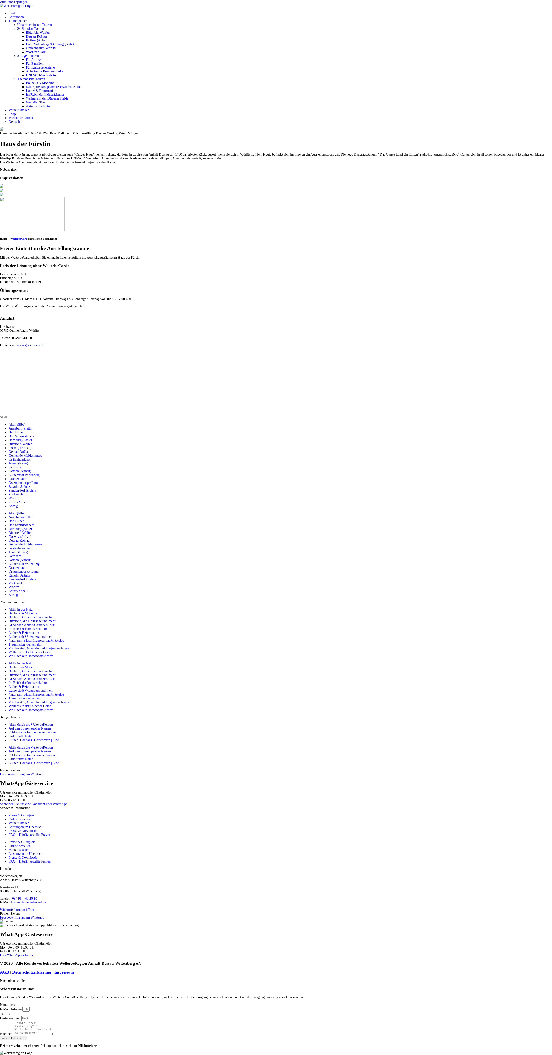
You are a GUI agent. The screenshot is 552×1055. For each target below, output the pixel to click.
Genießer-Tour (36, 102)
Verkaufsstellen (19, 110)
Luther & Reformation (41, 90)
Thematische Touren (31, 79)
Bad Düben (16, 432)
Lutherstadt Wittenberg (24, 475)
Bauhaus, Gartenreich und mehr (30, 617)
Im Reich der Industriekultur (45, 94)
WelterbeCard (18, 238)
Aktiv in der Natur (38, 106)
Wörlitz (14, 498)
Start (12, 13)
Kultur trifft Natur (21, 736)
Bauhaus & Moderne (40, 83)
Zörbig (13, 506)
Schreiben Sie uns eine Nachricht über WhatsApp (33, 804)
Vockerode (16, 494)
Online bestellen (20, 819)
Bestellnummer (10, 1018)
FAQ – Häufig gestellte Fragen (30, 834)
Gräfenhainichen (20, 459)
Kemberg (15, 467)
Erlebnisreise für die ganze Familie (32, 732)
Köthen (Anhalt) (37, 40)
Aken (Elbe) (17, 424)
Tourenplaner (18, 21)
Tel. (3, 1014)
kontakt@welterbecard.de (28, 902)
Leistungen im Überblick (25, 827)
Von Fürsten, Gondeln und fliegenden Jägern (39, 648)
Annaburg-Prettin (20, 428)
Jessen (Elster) (18, 463)
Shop (12, 114)
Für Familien (34, 63)
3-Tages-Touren (28, 56)
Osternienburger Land (24, 483)
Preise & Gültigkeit (22, 815)
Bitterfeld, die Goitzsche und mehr (32, 621)
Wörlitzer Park (36, 52)
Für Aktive (33, 59)
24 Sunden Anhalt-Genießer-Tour (31, 625)
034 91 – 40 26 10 (24, 898)
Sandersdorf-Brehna (22, 490)
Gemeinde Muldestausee (25, 455)
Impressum (64, 972)
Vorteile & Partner (21, 118)
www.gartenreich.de (30, 345)
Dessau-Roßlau (36, 36)
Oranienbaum (18, 479)
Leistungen (16, 17)
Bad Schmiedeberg (21, 436)
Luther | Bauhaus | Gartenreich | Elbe (34, 740)
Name (4, 1005)
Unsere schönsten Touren (34, 25)
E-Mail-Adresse (11, 1009)
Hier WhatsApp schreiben (17, 955)
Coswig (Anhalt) (20, 448)
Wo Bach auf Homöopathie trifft (31, 656)
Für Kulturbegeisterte (40, 67)
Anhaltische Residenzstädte (44, 71)
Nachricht (7, 1034)
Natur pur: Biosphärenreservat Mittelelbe (53, 87)
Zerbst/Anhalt (18, 502)
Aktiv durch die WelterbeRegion (31, 724)
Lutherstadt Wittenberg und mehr (31, 636)
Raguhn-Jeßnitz (19, 486)
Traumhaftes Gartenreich (25, 644)
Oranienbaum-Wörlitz (41, 48)
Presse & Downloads (23, 831)
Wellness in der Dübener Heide (47, 98)
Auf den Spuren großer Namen (30, 728)
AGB (4, 972)
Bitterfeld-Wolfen (38, 32)
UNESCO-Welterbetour (42, 75)
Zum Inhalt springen (14, 2)
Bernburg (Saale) (20, 440)
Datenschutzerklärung (31, 972)
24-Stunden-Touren (30, 28)
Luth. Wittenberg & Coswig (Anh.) (50, 44)
